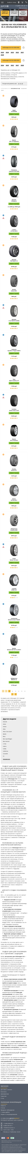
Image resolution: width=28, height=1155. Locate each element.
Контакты (4, 1092)
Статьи (3, 1108)
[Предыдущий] (6, 691)
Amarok (5, 721)
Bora (4, 736)
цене (2, 90)
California (5, 751)
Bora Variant (6, 741)
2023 (12, 52)
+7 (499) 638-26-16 (21, 6)
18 (18, 83)
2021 (22, 52)
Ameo (4, 724)
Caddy (4, 748)
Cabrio (4, 746)
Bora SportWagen (7, 739)
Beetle (4, 734)
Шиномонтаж (5, 1094)
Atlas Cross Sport (7, 731)
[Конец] (15, 694)
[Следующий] (12, 694)
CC (3, 756)
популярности (15, 88)
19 (20, 83)
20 (22, 83)
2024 (7, 52)
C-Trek (4, 744)
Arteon (4, 726)
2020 (2, 55)
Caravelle (5, 753)
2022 (17, 52)
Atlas (4, 729)
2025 (2, 52)
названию (24, 88)
